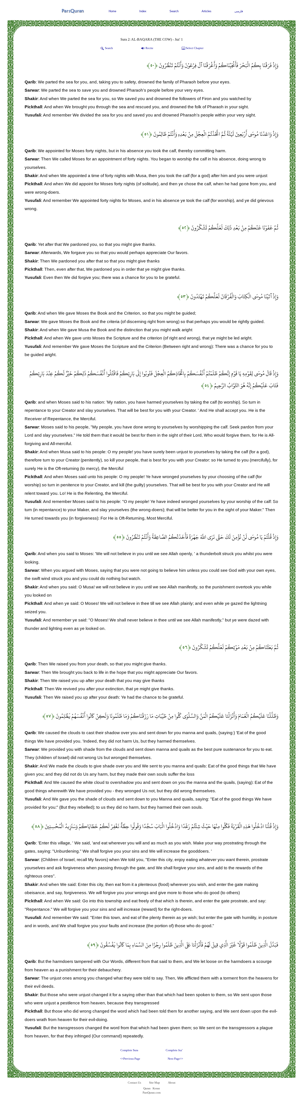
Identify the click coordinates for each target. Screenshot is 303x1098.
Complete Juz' (174, 1050)
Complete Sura (129, 1050)
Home (112, 11)
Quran (147, 1088)
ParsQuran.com (152, 1092)
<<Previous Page (130, 1058)
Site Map (154, 1082)
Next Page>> (175, 1058)
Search (174, 11)
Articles (206, 11)
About (171, 1082)
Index (142, 11)
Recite (149, 48)
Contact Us (134, 1082)
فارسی (238, 11)
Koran (156, 1088)
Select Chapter (194, 48)
